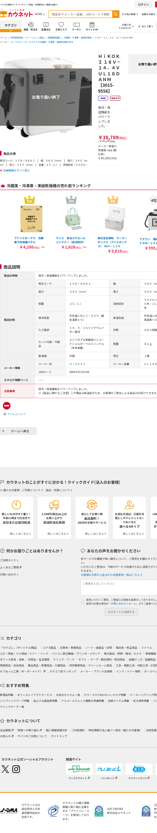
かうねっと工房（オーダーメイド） (21, 671)
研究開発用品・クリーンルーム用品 (27, 37)
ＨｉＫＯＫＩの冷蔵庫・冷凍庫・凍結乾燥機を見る (49, 41)
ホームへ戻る (20, 431)
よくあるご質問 (9, 567)
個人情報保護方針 (56, 730)
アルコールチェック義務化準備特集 (82, 701)
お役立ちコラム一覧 (68, 695)
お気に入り (61, 29)
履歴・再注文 (31, 29)
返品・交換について (58, 490)
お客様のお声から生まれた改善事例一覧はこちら (110, 575)
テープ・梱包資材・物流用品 (107, 659)
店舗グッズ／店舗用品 (142, 659)
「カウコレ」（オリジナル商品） (19, 647)
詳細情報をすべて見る (16, 170)
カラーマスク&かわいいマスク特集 (105, 695)
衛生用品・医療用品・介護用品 (46, 665)
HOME (38, 14)
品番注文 (46, 29)
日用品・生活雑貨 (38, 659)
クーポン (76, 29)
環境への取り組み (28, 730)
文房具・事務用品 (70, 647)
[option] (29, 222)
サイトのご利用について (32, 736)
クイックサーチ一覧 (12, 707)
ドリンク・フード (64, 659)
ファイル (146, 647)
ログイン (143, 4)
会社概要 (5, 730)
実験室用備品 (53, 37)
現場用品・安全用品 (12, 665)
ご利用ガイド (8, 560)
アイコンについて (16, 414)
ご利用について (31, 490)
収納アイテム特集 (118, 701)
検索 (115, 14)
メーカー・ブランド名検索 (96, 671)
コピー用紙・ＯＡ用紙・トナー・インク (24, 653)
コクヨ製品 (49, 647)
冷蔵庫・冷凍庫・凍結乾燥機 (77, 37)
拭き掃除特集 (141, 701)
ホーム (3, 37)
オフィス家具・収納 (12, 659)
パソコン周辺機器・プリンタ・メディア (76, 653)
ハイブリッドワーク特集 (14, 701)
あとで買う (147, 26)
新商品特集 (6, 695)
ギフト (82, 659)
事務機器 (150, 653)
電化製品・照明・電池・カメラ (122, 653)
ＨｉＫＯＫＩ (17, 41)
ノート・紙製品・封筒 (98, 647)
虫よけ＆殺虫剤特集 (45, 701)
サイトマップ (59, 736)
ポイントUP (92, 29)
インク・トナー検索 (128, 671)
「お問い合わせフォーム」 (123, 603)
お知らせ (5, 736)
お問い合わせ (8, 574)
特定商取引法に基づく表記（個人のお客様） (115, 730)
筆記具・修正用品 (126, 647)
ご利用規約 (78, 730)
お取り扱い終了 (46, 97)
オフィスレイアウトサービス (34, 695)
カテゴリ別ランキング (63, 671)
